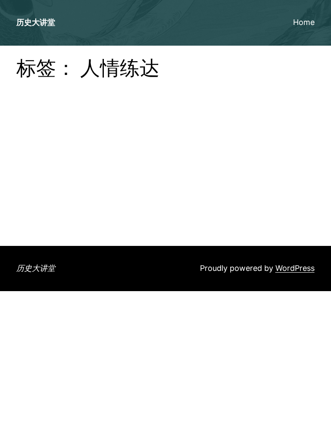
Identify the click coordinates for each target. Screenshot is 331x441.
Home (304, 22)
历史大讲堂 (35, 22)
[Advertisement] (166, 181)
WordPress (295, 268)
